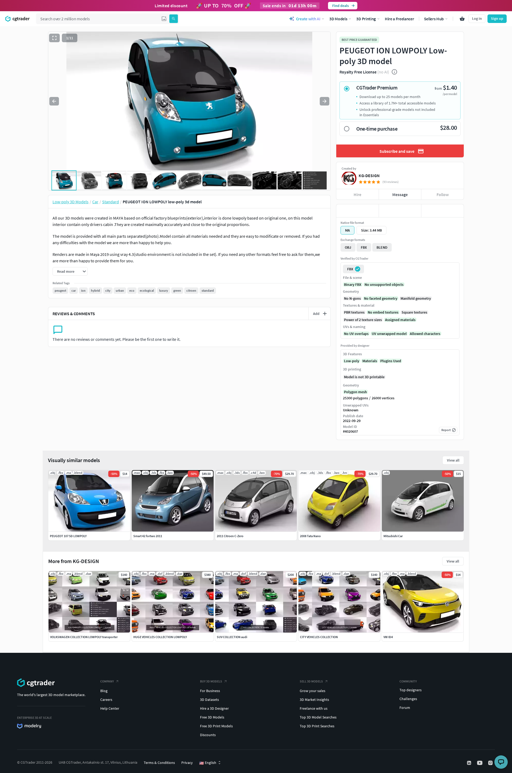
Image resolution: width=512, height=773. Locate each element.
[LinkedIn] (470, 763)
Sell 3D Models (311, 681)
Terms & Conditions (159, 762)
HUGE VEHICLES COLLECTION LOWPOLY (160, 637)
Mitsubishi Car (393, 536)
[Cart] (462, 18)
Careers (106, 699)
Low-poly (351, 360)
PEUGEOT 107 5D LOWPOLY (68, 536)
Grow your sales (312, 690)
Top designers (410, 690)
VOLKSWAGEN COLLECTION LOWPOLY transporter (84, 637)
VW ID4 (388, 637)
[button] (164, 18)
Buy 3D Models (211, 681)
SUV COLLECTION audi (232, 637)
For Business (210, 690)
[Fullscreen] (54, 38)
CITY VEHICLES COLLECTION (319, 637)
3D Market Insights (314, 699)
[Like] (357, 210)
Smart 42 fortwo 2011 (147, 536)
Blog (103, 690)
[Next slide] (324, 101)
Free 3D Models (212, 717)
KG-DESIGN (369, 175)
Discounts (208, 734)
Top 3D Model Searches (318, 717)
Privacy (187, 762)
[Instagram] (491, 763)
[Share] (442, 210)
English (207, 763)
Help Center (109, 708)
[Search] (173, 18)
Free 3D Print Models (216, 726)
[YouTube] (480, 763)
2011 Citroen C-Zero (230, 536)
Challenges (408, 698)
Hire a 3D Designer (214, 708)
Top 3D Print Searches (317, 726)
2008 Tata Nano (310, 536)
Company (107, 681)
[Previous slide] (54, 101)
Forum (404, 707)
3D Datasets (209, 699)
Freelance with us (313, 708)
